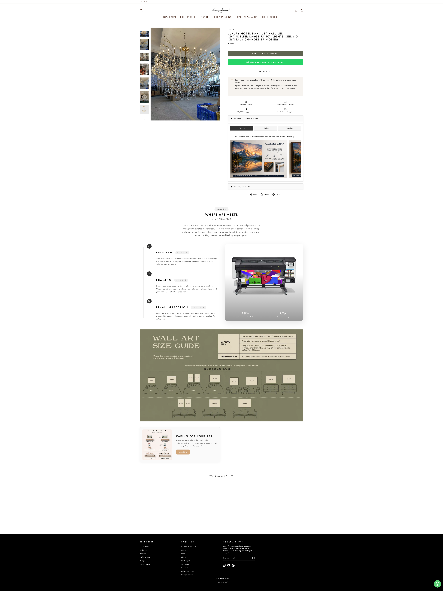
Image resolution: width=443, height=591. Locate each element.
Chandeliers (144, 546)
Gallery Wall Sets (187, 571)
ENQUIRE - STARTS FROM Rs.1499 (267, 62)
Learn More (183, 452)
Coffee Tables (145, 557)
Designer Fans (145, 561)
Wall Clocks (144, 550)
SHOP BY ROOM (223, 17)
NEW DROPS (170, 17)
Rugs (141, 568)
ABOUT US (144, 1)
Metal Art (143, 553)
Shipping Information (242, 186)
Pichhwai (184, 568)
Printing (266, 128)
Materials (289, 128)
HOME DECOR (270, 17)
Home (230, 30)
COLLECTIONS (188, 17)
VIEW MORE (159, 519)
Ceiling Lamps (145, 564)
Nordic (184, 550)
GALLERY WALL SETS (248, 17)
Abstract (184, 557)
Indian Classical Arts (189, 546)
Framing (242, 128)
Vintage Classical (187, 575)
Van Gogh (185, 564)
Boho (183, 553)
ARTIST (205, 17)
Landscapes (185, 561)
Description (266, 71)
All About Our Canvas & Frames (246, 118)
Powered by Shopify (221, 582)
